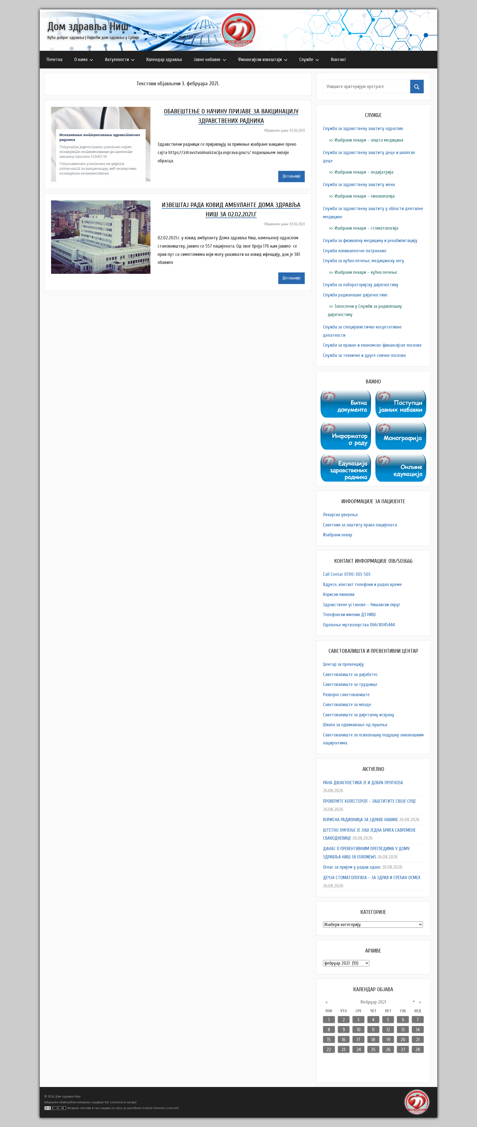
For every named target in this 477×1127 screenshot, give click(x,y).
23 (343, 1049)
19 (388, 1039)
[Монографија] (400, 426)
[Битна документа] (345, 394)
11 (373, 1029)
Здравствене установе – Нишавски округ (361, 604)
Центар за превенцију (343, 664)
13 (403, 1029)
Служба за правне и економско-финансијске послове (372, 345)
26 (388, 1049)
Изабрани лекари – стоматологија (366, 228)
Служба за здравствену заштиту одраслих (363, 128)
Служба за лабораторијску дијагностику (360, 284)
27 (403, 1049)
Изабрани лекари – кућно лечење (366, 272)
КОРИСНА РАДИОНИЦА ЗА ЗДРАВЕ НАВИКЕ (360, 819)
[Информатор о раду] (345, 426)
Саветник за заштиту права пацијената (360, 524)
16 (343, 1039)
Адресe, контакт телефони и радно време (362, 584)
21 (418, 1039)
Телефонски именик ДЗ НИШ (349, 614)
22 (329, 1049)
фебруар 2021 (373, 1002)
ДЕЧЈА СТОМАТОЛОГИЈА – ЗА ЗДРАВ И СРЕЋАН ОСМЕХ (371, 877)
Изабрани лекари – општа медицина (369, 140)
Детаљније (291, 176)
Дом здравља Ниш (87, 26)
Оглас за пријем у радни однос (352, 867)
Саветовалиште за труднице (350, 684)
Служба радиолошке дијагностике (355, 295)
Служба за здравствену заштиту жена (359, 184)
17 (358, 1039)
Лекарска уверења (340, 514)
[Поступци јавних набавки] (400, 394)
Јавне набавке (207, 59)
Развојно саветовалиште (346, 694)
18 (373, 1039)
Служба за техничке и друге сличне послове (364, 355)
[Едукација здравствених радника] (345, 458)
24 (358, 1049)
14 (418, 1029)
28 (417, 1049)
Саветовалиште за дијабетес (350, 674)
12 (388, 1029)
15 (329, 1039)
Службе (306, 59)
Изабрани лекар (337, 534)
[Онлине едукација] (400, 458)
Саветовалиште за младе (347, 704)
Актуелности (117, 59)
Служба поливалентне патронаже (354, 250)
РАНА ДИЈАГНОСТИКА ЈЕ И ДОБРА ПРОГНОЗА (363, 782)
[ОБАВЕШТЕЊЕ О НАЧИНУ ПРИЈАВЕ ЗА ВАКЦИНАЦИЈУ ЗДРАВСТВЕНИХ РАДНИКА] (104, 110)
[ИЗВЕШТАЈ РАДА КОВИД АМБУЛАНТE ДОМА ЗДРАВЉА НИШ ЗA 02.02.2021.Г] (104, 204)
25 (373, 1049)
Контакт (338, 59)
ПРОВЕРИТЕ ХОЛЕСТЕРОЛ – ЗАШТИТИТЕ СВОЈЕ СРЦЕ (369, 801)
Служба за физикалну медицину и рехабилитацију (370, 240)
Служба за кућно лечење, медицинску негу (363, 260)
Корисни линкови (338, 594)
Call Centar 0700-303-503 (346, 574)
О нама (81, 59)
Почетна (54, 59)
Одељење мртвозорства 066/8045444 (359, 624)
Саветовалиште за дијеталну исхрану (358, 714)
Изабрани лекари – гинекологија (365, 196)
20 (403, 1039)
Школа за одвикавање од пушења (355, 724)
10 (359, 1029)
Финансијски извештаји (260, 59)
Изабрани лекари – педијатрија (364, 172)
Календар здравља (164, 59)
